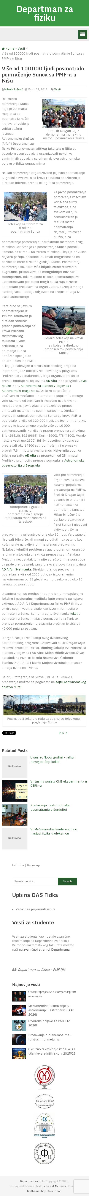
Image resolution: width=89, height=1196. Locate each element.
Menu (82, 34)
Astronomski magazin (18, 391)
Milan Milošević (13, 89)
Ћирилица (33, 865)
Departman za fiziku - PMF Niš (41, 969)
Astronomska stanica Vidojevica (45, 386)
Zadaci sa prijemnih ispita (36, 909)
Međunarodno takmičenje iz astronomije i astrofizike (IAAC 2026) (51, 1010)
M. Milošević (59, 1186)
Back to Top (55, 1191)
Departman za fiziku (44, 13)
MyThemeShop (36, 1191)
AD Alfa (51, 381)
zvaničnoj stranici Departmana (47, 949)
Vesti (57, 89)
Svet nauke (23, 569)
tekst (74, 614)
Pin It (63, 733)
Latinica (18, 865)
